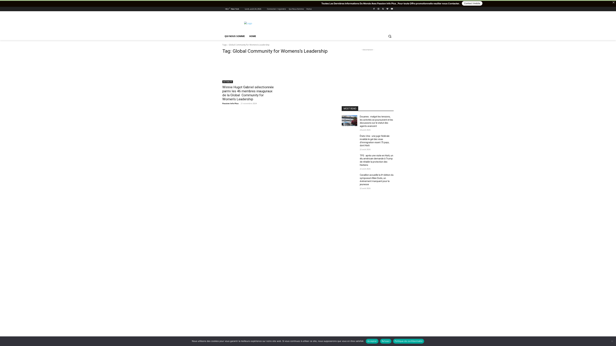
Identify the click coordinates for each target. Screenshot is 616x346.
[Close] (613, 2)
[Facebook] (374, 9)
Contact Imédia (434, 3)
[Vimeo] (387, 9)
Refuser (386, 341)
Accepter (372, 341)
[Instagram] (378, 9)
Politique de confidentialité (409, 341)
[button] (390, 36)
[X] (383, 9)
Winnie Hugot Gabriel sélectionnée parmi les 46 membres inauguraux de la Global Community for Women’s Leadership (248, 93)
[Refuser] (612, 341)
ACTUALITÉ (227, 82)
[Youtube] (392, 9)
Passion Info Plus (230, 103)
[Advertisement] (332, 23)
